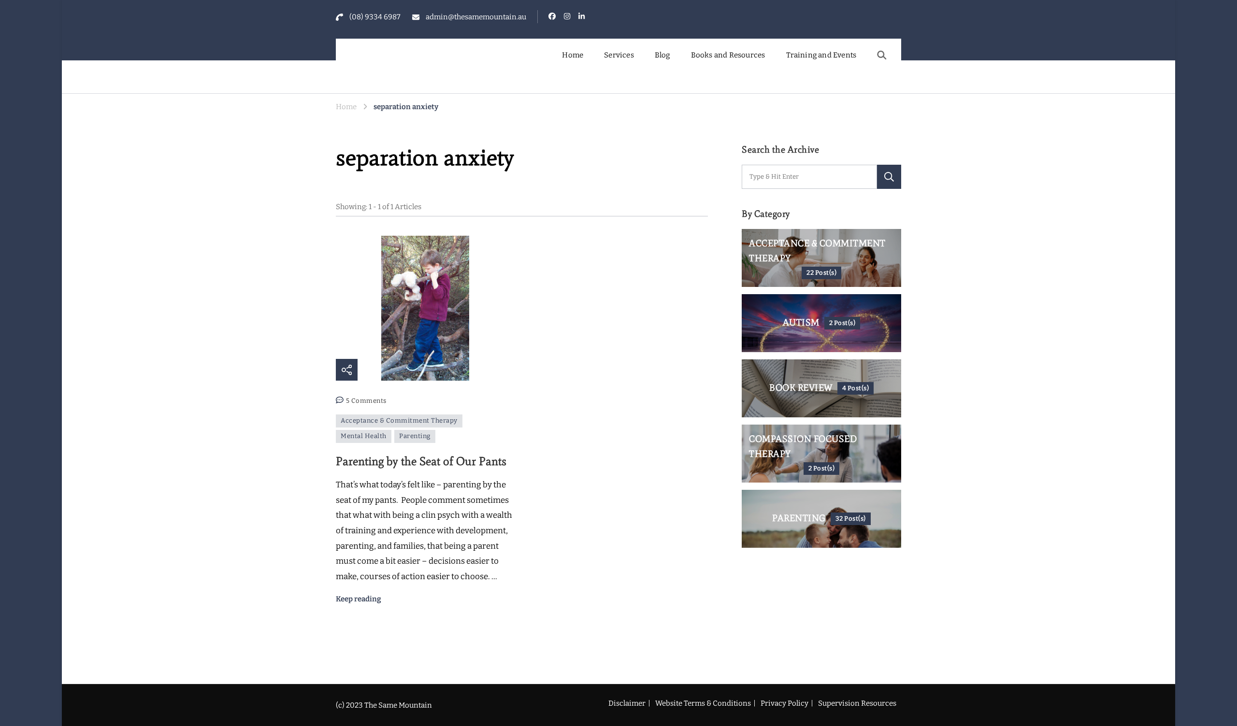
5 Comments (366, 402)
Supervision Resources (857, 703)
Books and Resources (728, 55)
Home (572, 55)
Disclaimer (627, 703)
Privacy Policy (784, 703)
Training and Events (821, 55)
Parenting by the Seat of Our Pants (421, 461)
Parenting (415, 436)
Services (619, 55)
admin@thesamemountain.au (476, 17)
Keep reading (358, 599)
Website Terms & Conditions (703, 703)
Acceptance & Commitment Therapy (399, 421)
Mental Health (364, 436)
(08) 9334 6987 (375, 17)
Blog (662, 55)
